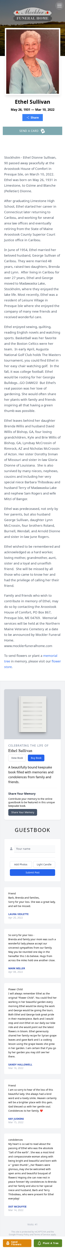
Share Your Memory (22, 812)
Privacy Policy (22, 1234)
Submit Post (33, 872)
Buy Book (36, 758)
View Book (17, 758)
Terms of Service (42, 1234)
